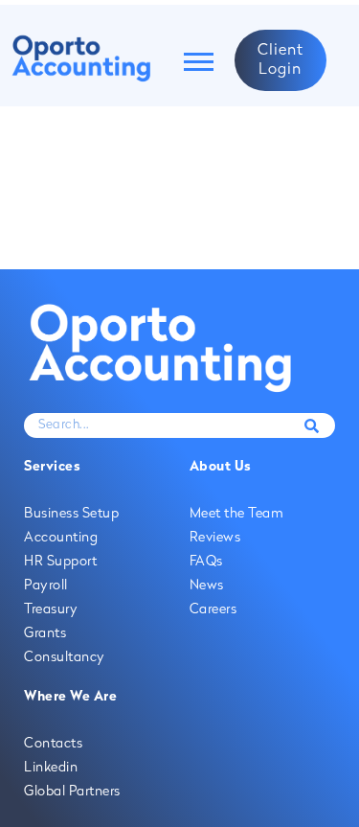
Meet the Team (237, 514)
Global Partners (72, 792)
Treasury (51, 610)
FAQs (206, 562)
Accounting (61, 538)
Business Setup (71, 514)
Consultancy (64, 658)
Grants (45, 634)
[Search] (311, 425)
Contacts (53, 744)
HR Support (60, 562)
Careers (213, 610)
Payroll (46, 586)
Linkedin (51, 768)
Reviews (215, 538)
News (207, 586)
